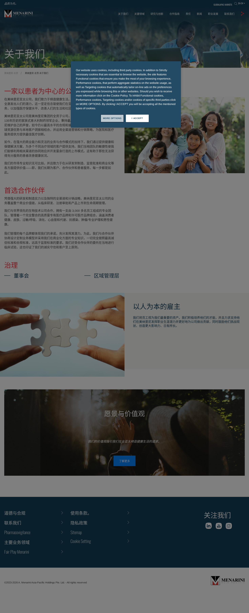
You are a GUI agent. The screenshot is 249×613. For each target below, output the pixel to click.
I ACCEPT (137, 118)
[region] (126, 94)
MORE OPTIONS (112, 118)
